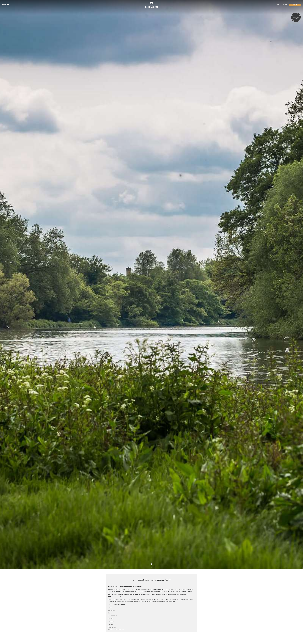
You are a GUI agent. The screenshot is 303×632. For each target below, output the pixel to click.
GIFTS (279, 4)
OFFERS (284, 4)
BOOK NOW (295, 4)
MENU (4, 4)
